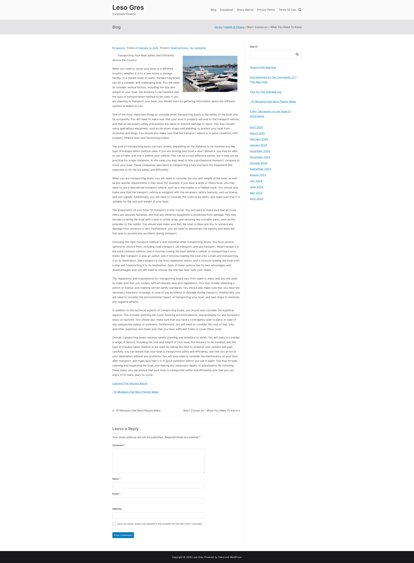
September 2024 (260, 169)
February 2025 (259, 139)
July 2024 (256, 180)
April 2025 (256, 127)
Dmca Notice (245, 9)
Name (116, 478)
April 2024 (256, 198)
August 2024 (258, 174)
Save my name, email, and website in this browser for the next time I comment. (159, 523)
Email (116, 493)
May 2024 (256, 192)
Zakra (221, 557)
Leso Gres (128, 7)
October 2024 (258, 163)
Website (116, 508)
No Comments (198, 47)
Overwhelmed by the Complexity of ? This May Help (273, 80)
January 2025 (258, 145)
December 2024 (260, 151)
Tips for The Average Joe (266, 91)
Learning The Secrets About (129, 383)
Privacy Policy (266, 9)
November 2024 (260, 157)
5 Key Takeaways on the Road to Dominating (270, 114)
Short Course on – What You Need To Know (210, 410)
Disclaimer (226, 9)
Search (254, 46)
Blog (213, 9)
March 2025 (257, 133)
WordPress (235, 557)
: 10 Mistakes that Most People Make (135, 391)
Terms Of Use (287, 9)
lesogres (120, 47)
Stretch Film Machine (263, 67)
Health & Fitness (179, 47)
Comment (118, 445)
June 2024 (256, 186)
